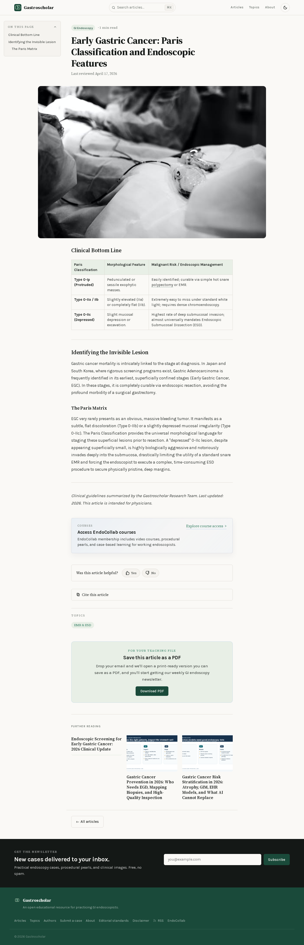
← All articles (87, 821)
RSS (161, 921)
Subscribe (276, 860)
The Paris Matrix (24, 49)
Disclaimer (141, 921)
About (270, 7)
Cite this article (95, 594)
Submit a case (71, 921)
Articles (237, 7)
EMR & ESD (82, 625)
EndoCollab (176, 921)
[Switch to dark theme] (285, 7)
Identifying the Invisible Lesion (32, 42)
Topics (254, 7)
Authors (50, 921)
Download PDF (152, 691)
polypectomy (162, 285)
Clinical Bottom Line (24, 35)
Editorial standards (114, 921)
